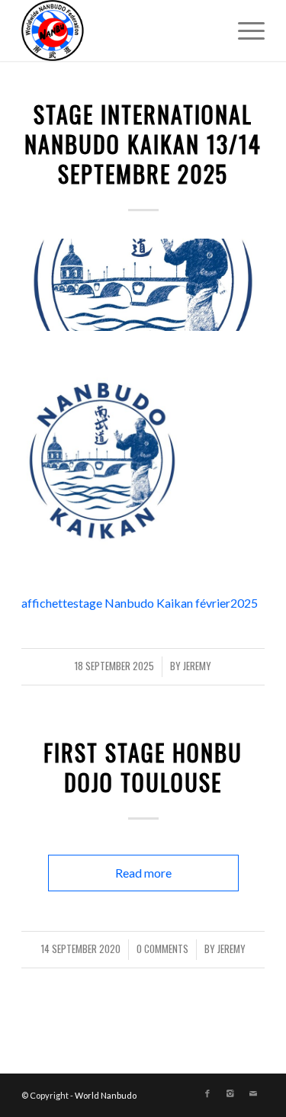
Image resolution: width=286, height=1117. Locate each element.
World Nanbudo (106, 1095)
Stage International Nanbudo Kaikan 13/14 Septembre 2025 (143, 144)
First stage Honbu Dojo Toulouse (143, 767)
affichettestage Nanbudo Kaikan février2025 (139, 602)
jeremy (197, 666)
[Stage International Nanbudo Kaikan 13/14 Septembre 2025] (143, 285)
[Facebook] (207, 1093)
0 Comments (162, 949)
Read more (143, 872)
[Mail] (253, 1093)
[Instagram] (230, 1093)
